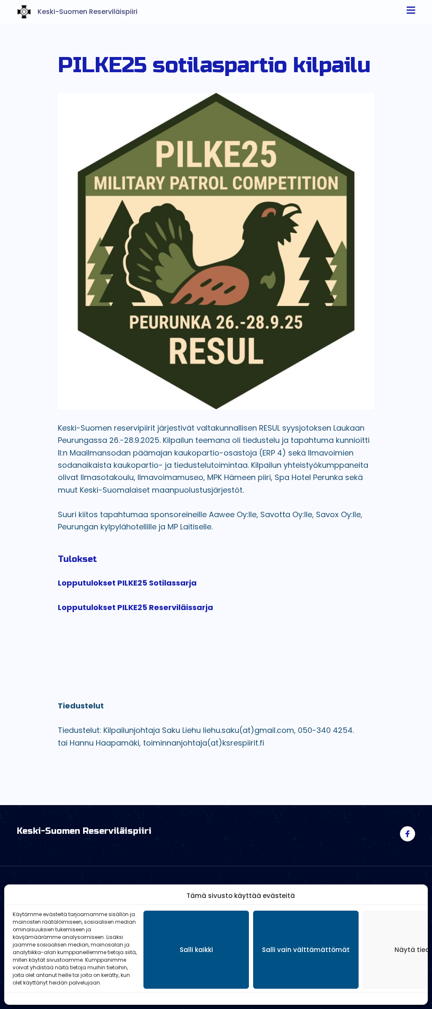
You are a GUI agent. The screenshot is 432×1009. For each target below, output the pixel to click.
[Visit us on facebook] (407, 833)
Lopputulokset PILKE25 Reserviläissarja (135, 607)
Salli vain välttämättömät (306, 949)
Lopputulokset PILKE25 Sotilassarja (127, 583)
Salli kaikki (196, 949)
